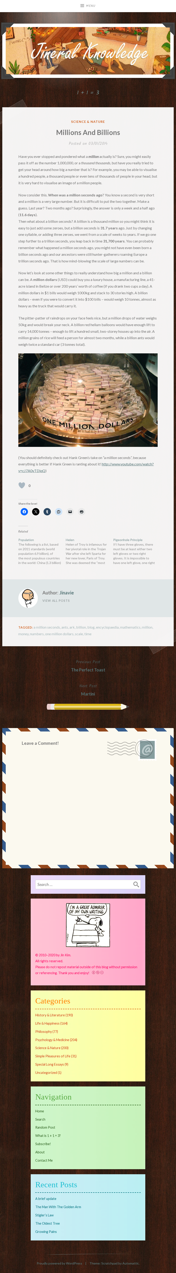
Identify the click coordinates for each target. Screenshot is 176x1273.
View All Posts (56, 600)
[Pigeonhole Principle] (137, 551)
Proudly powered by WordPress (59, 1263)
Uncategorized (46, 1073)
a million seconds (46, 627)
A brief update (45, 1199)
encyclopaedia (107, 627)
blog (91, 627)
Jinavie (66, 592)
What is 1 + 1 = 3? (48, 1136)
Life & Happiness (47, 1023)
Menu (91, 5)
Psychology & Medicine (52, 1040)
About (40, 1152)
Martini (88, 689)
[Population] (42, 551)
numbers (37, 634)
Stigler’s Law (44, 1215)
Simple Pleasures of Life (52, 1056)
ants (64, 627)
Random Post (45, 1127)
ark (72, 627)
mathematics (130, 627)
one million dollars (59, 634)
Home (39, 1111)
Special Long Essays (49, 1064)
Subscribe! (43, 1144)
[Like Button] (21, 485)
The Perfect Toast (88, 665)
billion (81, 627)
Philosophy (43, 1032)
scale (79, 634)
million (147, 627)
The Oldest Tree (47, 1223)
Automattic (130, 1263)
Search (40, 1119)
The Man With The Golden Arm (58, 1207)
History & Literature (50, 1015)
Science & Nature (88, 122)
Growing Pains (46, 1232)
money (23, 634)
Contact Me (44, 1160)
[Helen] (89, 551)
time (87, 634)
